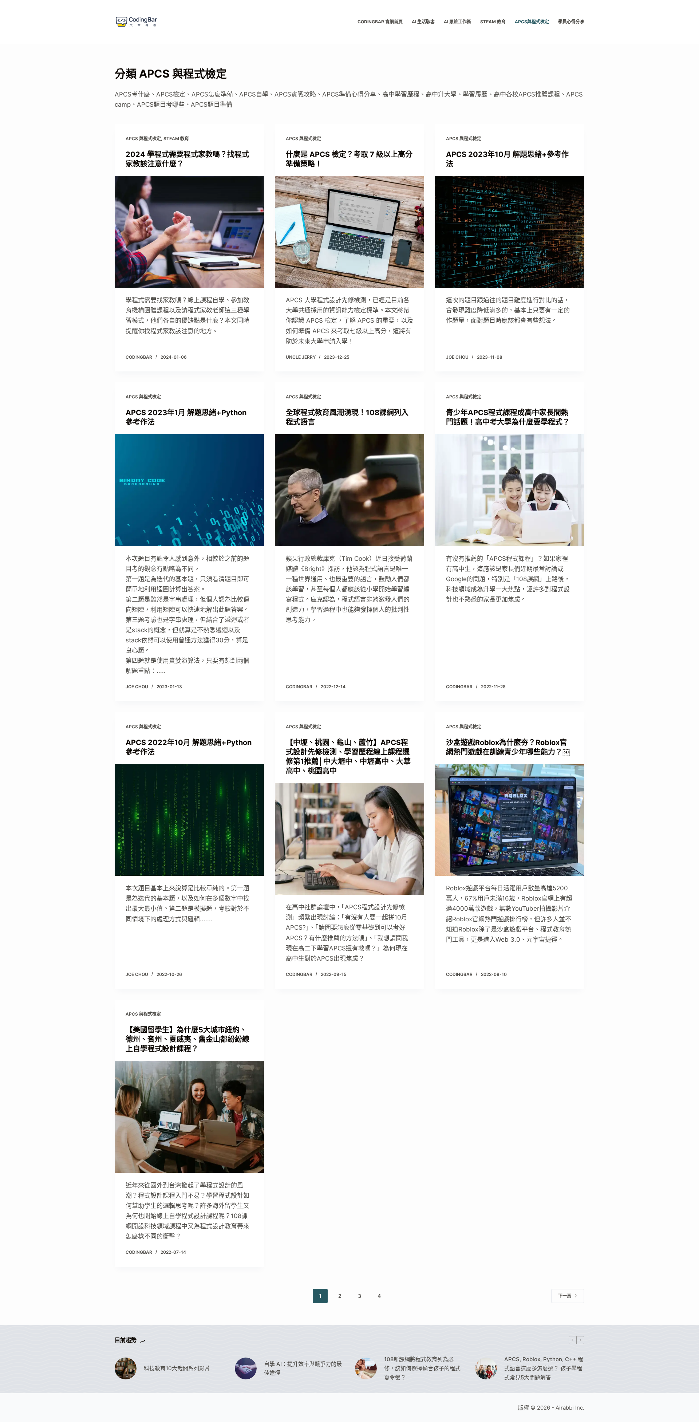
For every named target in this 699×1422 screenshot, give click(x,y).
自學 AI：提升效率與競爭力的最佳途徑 (303, 1368)
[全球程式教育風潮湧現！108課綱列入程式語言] (349, 490)
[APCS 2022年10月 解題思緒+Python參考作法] (189, 820)
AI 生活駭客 (423, 21)
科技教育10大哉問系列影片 (177, 1368)
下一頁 (564, 1296)
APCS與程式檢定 (532, 21)
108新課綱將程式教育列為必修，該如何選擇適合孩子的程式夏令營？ (422, 1368)
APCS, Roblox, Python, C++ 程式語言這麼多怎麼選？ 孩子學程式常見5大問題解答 (543, 1368)
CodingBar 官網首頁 (380, 21)
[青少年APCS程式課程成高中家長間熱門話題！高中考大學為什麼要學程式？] (509, 490)
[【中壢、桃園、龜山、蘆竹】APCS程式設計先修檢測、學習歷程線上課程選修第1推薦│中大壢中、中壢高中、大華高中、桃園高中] (349, 839)
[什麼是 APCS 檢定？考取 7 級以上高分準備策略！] (349, 232)
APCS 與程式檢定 (143, 138)
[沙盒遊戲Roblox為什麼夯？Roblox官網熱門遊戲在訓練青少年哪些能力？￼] (509, 820)
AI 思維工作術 (457, 21)
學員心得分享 (571, 21)
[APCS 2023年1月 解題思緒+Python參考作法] (189, 490)
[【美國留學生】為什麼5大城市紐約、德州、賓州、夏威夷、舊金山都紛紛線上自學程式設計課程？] (189, 1117)
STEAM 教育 (493, 21)
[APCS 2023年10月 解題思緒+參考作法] (509, 232)
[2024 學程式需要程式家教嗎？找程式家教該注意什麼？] (189, 232)
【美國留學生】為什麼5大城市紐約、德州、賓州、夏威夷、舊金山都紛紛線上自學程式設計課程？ (187, 1039)
